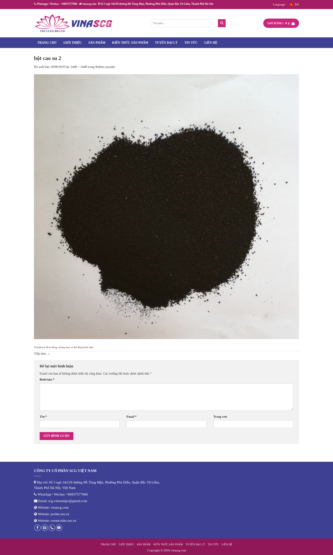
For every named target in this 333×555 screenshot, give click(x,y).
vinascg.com (60, 507)
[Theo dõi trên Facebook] (37, 527)
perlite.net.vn (60, 514)
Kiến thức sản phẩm (130, 42)
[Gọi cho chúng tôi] (52, 527)
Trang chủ (47, 42)
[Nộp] (222, 23)
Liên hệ (210, 42)
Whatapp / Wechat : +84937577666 (56, 3)
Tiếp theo (42, 353)
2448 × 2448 (78, 67)
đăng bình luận (85, 347)
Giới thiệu (72, 42)
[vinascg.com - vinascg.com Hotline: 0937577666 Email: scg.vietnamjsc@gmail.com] (73, 23)
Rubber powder (105, 67)
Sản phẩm (96, 42)
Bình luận (47, 379)
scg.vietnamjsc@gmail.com (67, 501)
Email (131, 416)
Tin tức (191, 42)
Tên (43, 416)
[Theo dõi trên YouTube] (59, 527)
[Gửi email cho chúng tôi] (44, 527)
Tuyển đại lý (166, 42)
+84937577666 (77, 494)
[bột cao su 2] (166, 206)
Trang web (220, 416)
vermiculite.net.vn (63, 520)
